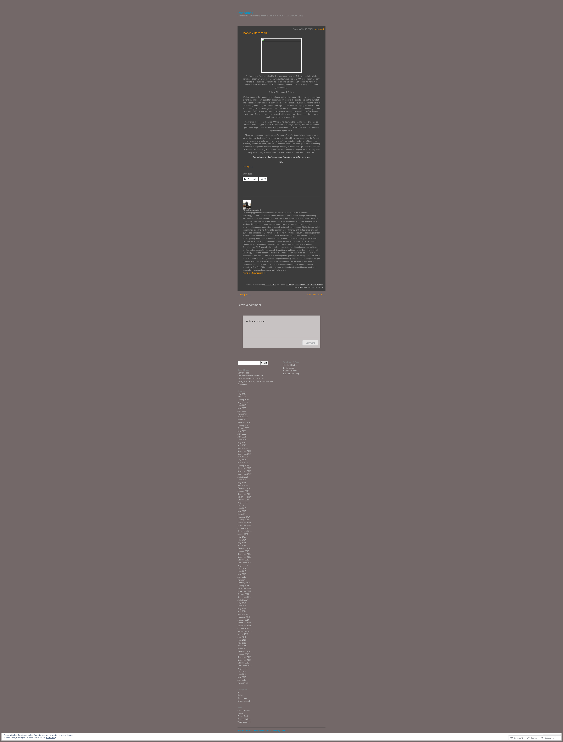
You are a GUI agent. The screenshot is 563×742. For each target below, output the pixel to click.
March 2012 (242, 683)
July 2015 (242, 568)
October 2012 (243, 663)
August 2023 (243, 417)
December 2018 (244, 468)
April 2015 (242, 577)
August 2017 (243, 502)
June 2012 (242, 674)
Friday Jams (244, 294)
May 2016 (242, 543)
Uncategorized (270, 285)
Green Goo (242, 384)
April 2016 (242, 545)
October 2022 (243, 428)
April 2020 (242, 445)
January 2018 (243, 491)
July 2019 (242, 460)
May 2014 (242, 608)
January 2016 (243, 551)
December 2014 (244, 588)
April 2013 (242, 646)
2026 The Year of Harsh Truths (251, 378)
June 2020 (242, 440)
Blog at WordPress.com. (248, 731)
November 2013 (244, 626)
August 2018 (243, 477)
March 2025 (242, 414)
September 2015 (244, 563)
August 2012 (243, 668)
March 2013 (242, 648)
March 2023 (242, 420)
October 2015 (243, 560)
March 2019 (242, 462)
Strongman (242, 698)
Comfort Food (243, 373)
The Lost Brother (290, 365)
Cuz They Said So (316, 294)
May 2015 (242, 574)
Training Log (248, 167)
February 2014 (244, 617)
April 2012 (242, 680)
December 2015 (244, 554)
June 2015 (242, 571)
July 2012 (242, 671)
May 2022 (242, 431)
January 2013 (243, 654)
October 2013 (243, 628)
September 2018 (244, 474)
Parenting (290, 285)
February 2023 (244, 422)
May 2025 (242, 408)
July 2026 (242, 394)
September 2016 (244, 531)
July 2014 (242, 603)
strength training (316, 285)
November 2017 (244, 497)
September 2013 (244, 631)
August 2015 (243, 565)
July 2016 (242, 537)
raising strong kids (302, 285)
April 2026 (242, 397)
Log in (240, 713)
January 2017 (243, 520)
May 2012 (242, 677)
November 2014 (244, 591)
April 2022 (242, 434)
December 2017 (244, 494)
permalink (319, 287)
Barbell (240, 695)
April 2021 (242, 437)
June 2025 (242, 405)
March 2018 (242, 485)
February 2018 (244, 488)
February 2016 (244, 548)
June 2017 (242, 508)
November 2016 (244, 525)
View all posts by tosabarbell (255, 273)
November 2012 (244, 660)
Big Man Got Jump (291, 374)
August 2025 (243, 402)
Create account (244, 710)
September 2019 (244, 454)
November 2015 (244, 557)
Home (284, 731)
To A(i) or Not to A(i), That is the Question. (255, 381)
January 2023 (243, 425)
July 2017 (242, 505)
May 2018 (242, 483)
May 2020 (242, 442)
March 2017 (242, 514)
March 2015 (242, 580)
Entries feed (243, 716)
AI (238, 692)
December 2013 (244, 623)
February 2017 (244, 517)
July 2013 (242, 637)
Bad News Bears (290, 371)
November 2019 (244, 451)
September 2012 (244, 666)
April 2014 (242, 611)
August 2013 (243, 634)
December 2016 (244, 523)
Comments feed (244, 719)
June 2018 (242, 480)
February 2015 (244, 583)
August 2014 (243, 600)
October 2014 (243, 594)
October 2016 (243, 528)
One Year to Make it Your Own (250, 376)
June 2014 (242, 605)
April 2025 (242, 411)
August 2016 (243, 534)
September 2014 (244, 597)
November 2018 (244, 471)
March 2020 (242, 448)
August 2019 (243, 457)
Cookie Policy (51, 738)
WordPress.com (244, 722)
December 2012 (244, 657)
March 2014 (242, 614)
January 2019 (243, 465)
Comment (310, 343)
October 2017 (243, 500)
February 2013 (244, 651)
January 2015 (243, 586)
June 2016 (242, 540)
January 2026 (243, 399)
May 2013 (242, 643)
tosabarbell (245, 13)
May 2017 (242, 511)
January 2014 (243, 620)
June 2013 (242, 640)
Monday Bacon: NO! (256, 33)
